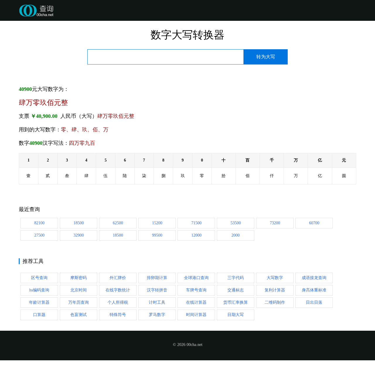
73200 (275, 223)
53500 (236, 223)
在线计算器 (196, 302)
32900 (79, 235)
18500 (79, 223)
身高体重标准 (314, 290)
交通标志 (235, 290)
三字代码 (235, 278)
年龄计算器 (39, 302)
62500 (118, 223)
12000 (196, 235)
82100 (39, 223)
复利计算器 (275, 290)
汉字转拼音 (157, 290)
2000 (235, 235)
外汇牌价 (118, 278)
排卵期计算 (157, 278)
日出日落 (314, 302)
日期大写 (235, 315)
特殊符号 (118, 315)
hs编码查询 (39, 290)
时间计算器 (196, 315)
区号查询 (39, 278)
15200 (157, 223)
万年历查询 (78, 302)
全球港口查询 (196, 278)
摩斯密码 (78, 278)
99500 (157, 235)
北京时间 (78, 290)
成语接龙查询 (314, 278)
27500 (39, 235)
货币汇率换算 (235, 302)
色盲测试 (78, 315)
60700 (314, 223)
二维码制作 (275, 302)
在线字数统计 (117, 290)
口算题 (39, 315)
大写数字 (275, 278)
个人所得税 (118, 302)
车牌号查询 (196, 290)
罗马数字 (157, 315)
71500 (196, 223)
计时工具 (157, 302)
